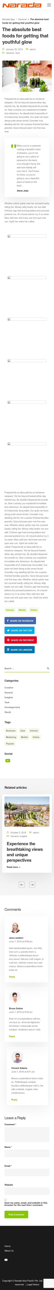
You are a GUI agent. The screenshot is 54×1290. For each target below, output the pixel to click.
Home (7, 1246)
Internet (10, 609)
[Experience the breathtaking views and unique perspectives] (27, 811)
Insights (8, 697)
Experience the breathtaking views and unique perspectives (25, 851)
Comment (10, 1124)
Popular (10, 743)
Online (33, 609)
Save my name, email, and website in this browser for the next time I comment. (25, 1204)
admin (33, 49)
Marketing (11, 737)
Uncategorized (12, 707)
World (7, 712)
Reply (12, 976)
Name (8, 1147)
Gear (22, 730)
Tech (17, 52)
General (10, 52)
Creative (8, 687)
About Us (9, 1250)
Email (8, 1166)
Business (11, 730)
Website (8, 1185)
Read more (12, 867)
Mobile (22, 609)
